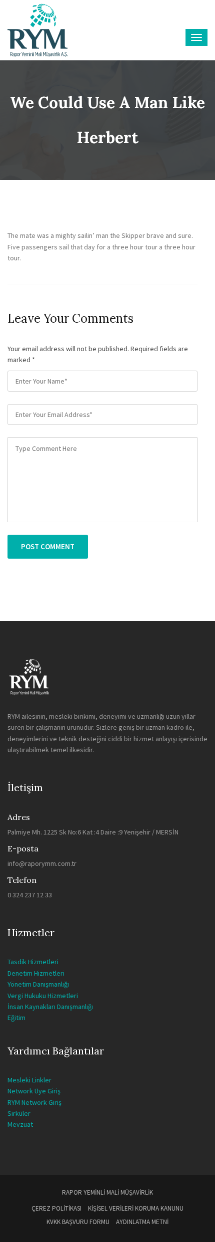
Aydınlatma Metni (142, 1222)
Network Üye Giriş (34, 1090)
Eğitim (17, 1017)
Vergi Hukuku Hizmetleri (43, 995)
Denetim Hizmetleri (36, 973)
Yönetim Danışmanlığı (38, 984)
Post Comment (47, 546)
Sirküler (19, 1113)
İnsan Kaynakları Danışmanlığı (50, 1006)
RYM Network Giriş (35, 1102)
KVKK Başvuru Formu (78, 1222)
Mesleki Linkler (30, 1079)
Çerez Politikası (57, 1208)
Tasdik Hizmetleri (33, 961)
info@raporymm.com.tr (42, 863)
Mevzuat (20, 1124)
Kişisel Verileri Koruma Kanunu (136, 1208)
